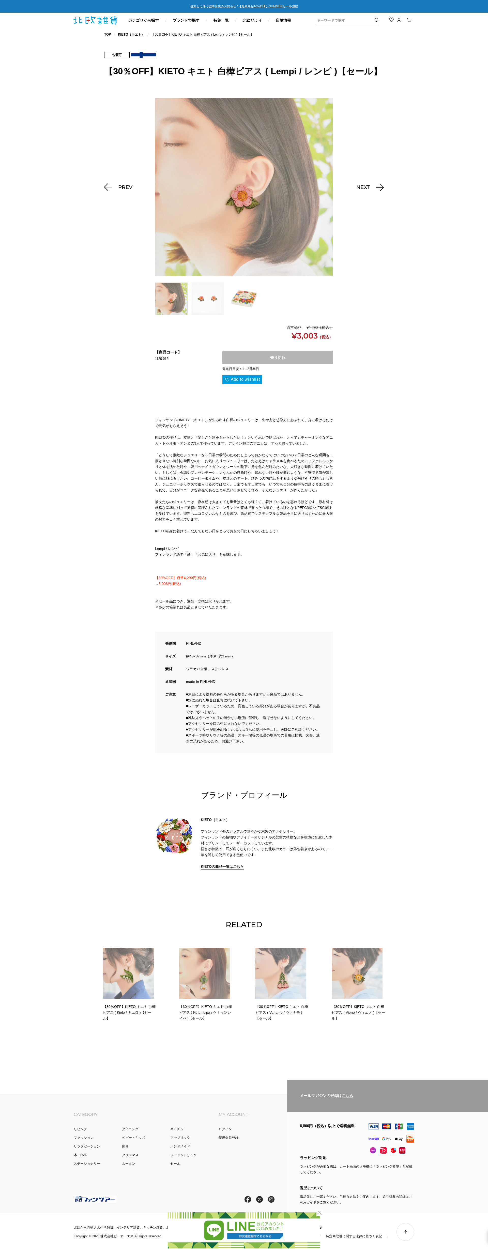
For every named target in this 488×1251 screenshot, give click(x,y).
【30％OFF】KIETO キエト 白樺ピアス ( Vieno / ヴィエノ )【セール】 (358, 1012)
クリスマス (130, 1155)
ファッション (84, 1138)
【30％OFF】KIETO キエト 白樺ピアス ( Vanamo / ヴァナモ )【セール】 (281, 1012)
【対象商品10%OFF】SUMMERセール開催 (268, 6)
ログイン (225, 1129)
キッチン (177, 1129)
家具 (125, 1146)
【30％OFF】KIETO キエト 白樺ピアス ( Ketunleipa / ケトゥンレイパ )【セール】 (205, 1012)
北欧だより (252, 20)
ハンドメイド (180, 1146)
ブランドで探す (186, 20)
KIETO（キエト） (131, 34)
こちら (347, 1095)
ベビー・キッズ (133, 1138)
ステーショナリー (87, 1164)
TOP (107, 34)
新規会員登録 (228, 1138)
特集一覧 (221, 20)
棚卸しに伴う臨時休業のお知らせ (213, 6)
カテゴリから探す (143, 20)
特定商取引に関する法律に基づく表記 (354, 1236)
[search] (344, 20)
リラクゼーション (87, 1146)
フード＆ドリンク (183, 1155)
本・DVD (80, 1155)
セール (175, 1164)
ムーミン (128, 1164)
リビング (80, 1129)
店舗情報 (283, 20)
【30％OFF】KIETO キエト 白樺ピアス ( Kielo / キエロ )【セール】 (129, 1012)
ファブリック (180, 1138)
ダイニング (130, 1129)
